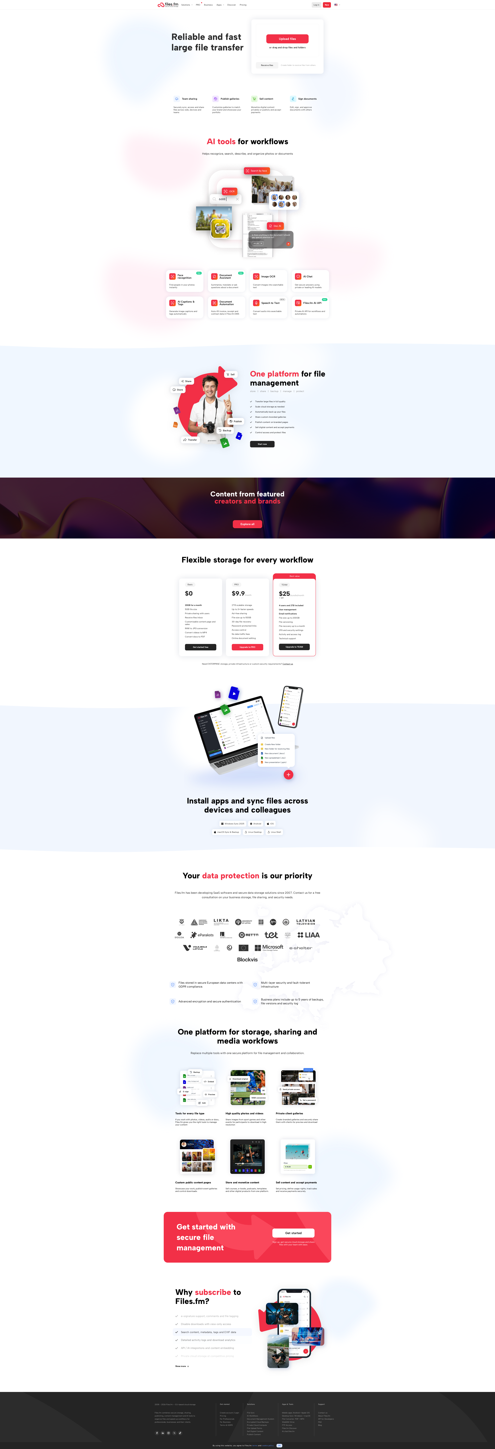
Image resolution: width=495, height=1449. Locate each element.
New (327, 5)
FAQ (320, 1422)
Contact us (288, 664)
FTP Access (287, 1425)
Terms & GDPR (226, 1425)
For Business (225, 1422)
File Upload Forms (254, 1428)
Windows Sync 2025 (234, 823)
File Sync (251, 1413)
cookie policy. (268, 1445)
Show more (180, 1366)
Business (208, 5)
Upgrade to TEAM (294, 647)
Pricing (223, 1416)
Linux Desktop (255, 832)
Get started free (200, 647)
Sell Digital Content (255, 1431)
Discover (231, 5)
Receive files (267, 65)
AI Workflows (252, 1416)
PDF (297, 1419)
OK (279, 1445)
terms (255, 1445)
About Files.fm (324, 1416)
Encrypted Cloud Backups (258, 1422)
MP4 (302, 1419)
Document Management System (260, 1419)
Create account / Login (229, 1413)
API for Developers (326, 1419)
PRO (198, 5)
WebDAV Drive (288, 1422)
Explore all (247, 524)
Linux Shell (276, 832)
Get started (293, 1233)
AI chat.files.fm (288, 1431)
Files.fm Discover (289, 1428)
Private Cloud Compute (257, 1425)
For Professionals (227, 1419)
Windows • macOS (302, 1416)
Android (257, 823)
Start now (262, 444)
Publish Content (254, 1434)
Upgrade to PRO (247, 647)
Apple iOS (305, 1413)
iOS (272, 823)
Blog (320, 1425)
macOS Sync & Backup (228, 832)
